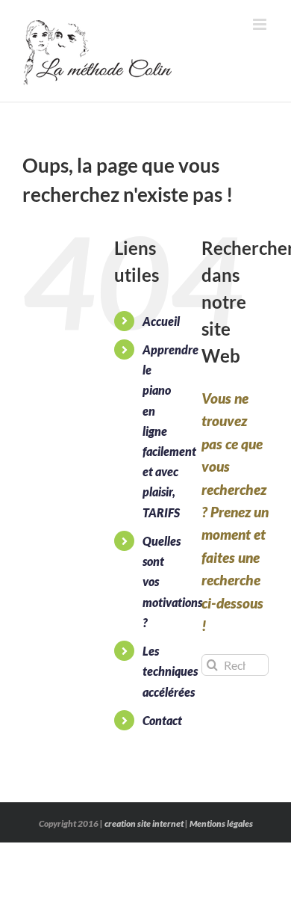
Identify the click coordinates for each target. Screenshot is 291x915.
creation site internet (144, 823)
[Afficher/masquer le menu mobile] (261, 24)
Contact (162, 720)
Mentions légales (221, 823)
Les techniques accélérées (170, 671)
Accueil (161, 321)
